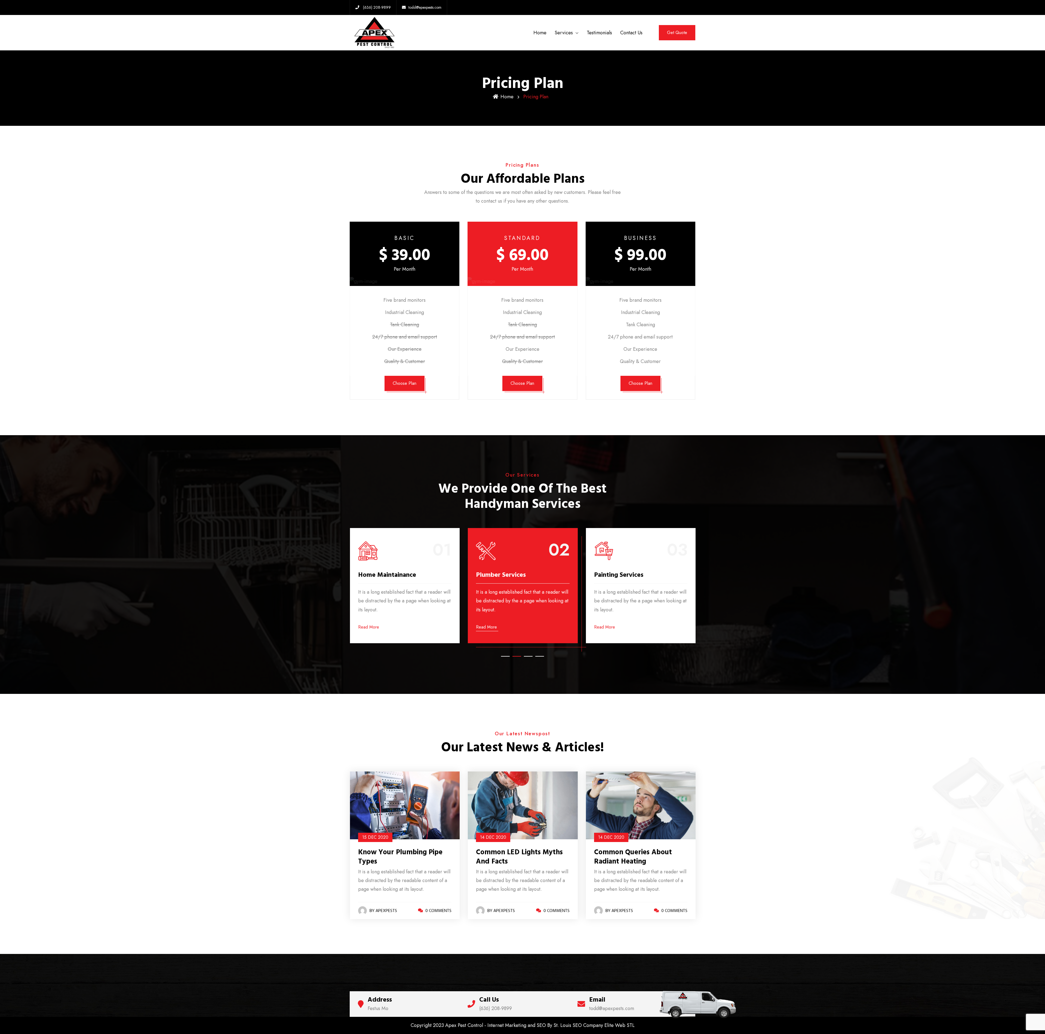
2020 (375, 837)
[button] (505, 656)
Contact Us (631, 32)
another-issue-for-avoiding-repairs (640, 856)
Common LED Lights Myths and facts (401, 856)
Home (539, 32)
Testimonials (599, 32)
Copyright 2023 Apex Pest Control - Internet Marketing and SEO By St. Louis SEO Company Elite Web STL (523, 1025)
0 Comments (437, 911)
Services (564, 32)
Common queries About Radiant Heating (515, 856)
